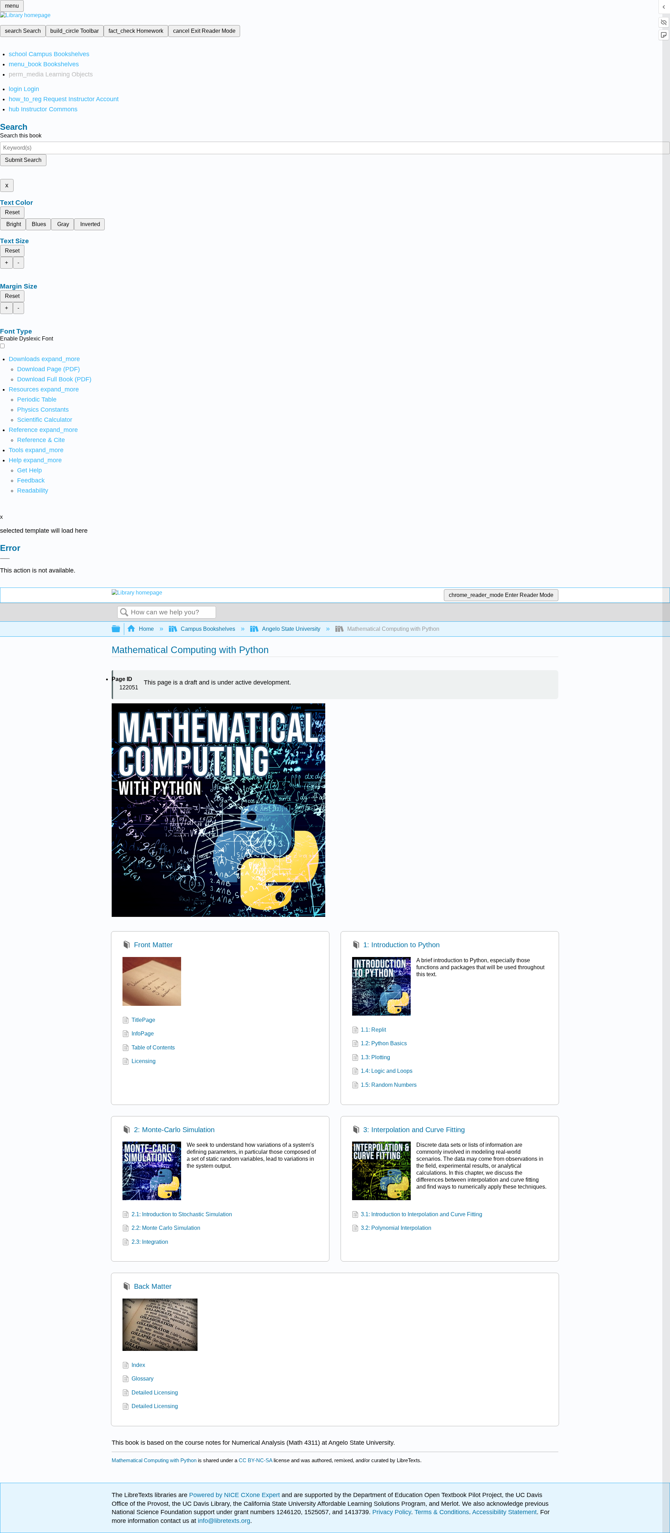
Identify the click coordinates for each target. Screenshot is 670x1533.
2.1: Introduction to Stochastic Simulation (182, 1214)
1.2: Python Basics (384, 1043)
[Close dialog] (5, 558)
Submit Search (23, 160)
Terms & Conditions (442, 1512)
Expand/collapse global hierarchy (120, 629)
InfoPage (143, 1034)
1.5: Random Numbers (389, 1085)
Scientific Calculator (44, 419)
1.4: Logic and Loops (386, 1071)
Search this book (21, 136)
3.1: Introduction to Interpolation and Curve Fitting (421, 1214)
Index (138, 1365)
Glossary (143, 1379)
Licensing (144, 1061)
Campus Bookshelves (208, 629)
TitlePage (143, 1020)
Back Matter (152, 1286)
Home (146, 629)
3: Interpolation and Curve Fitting (414, 1130)
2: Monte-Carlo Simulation (174, 1130)
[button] (31, 480)
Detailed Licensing (155, 1393)
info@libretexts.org (223, 1520)
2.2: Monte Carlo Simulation (166, 1228)
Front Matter (153, 945)
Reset (12, 212)
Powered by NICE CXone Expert (235, 1494)
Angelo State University (291, 629)
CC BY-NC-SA (256, 1460)
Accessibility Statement (504, 1512)
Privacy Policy (391, 1512)
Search (124, 613)
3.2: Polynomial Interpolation (396, 1228)
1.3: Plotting (375, 1057)
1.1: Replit (373, 1030)
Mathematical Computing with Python (154, 1460)
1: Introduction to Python (401, 945)
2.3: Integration (150, 1242)
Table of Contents (153, 1047)
